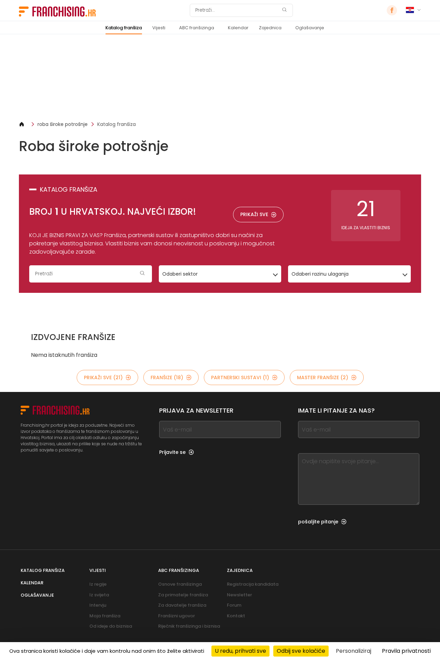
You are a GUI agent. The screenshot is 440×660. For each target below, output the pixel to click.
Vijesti (158, 27)
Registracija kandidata (252, 584)
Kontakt (236, 616)
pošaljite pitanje (318, 521)
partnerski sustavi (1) (240, 377)
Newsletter (239, 595)
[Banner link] (220, 77)
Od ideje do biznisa (110, 626)
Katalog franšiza (124, 27)
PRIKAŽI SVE (254, 214)
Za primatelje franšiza (183, 595)
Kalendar (238, 27)
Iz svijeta (99, 595)
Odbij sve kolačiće (301, 651)
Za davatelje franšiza (182, 605)
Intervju (97, 605)
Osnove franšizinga (180, 584)
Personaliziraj (353, 651)
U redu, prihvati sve (240, 651)
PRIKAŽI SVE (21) (103, 377)
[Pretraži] (284, 10)
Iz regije (98, 584)
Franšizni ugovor (176, 616)
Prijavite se (172, 452)
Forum (234, 605)
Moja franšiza (104, 616)
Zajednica (270, 27)
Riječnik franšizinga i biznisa (189, 626)
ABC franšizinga (196, 27)
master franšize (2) (322, 377)
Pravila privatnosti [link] (406, 651)
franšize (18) (167, 377)
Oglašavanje (309, 27)
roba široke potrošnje (62, 124)
